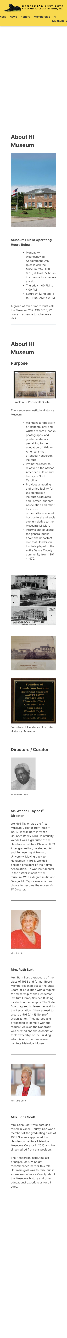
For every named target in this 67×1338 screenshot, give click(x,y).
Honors (25, 16)
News (13, 16)
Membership (42, 16)
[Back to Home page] (33, 7)
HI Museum (58, 18)
